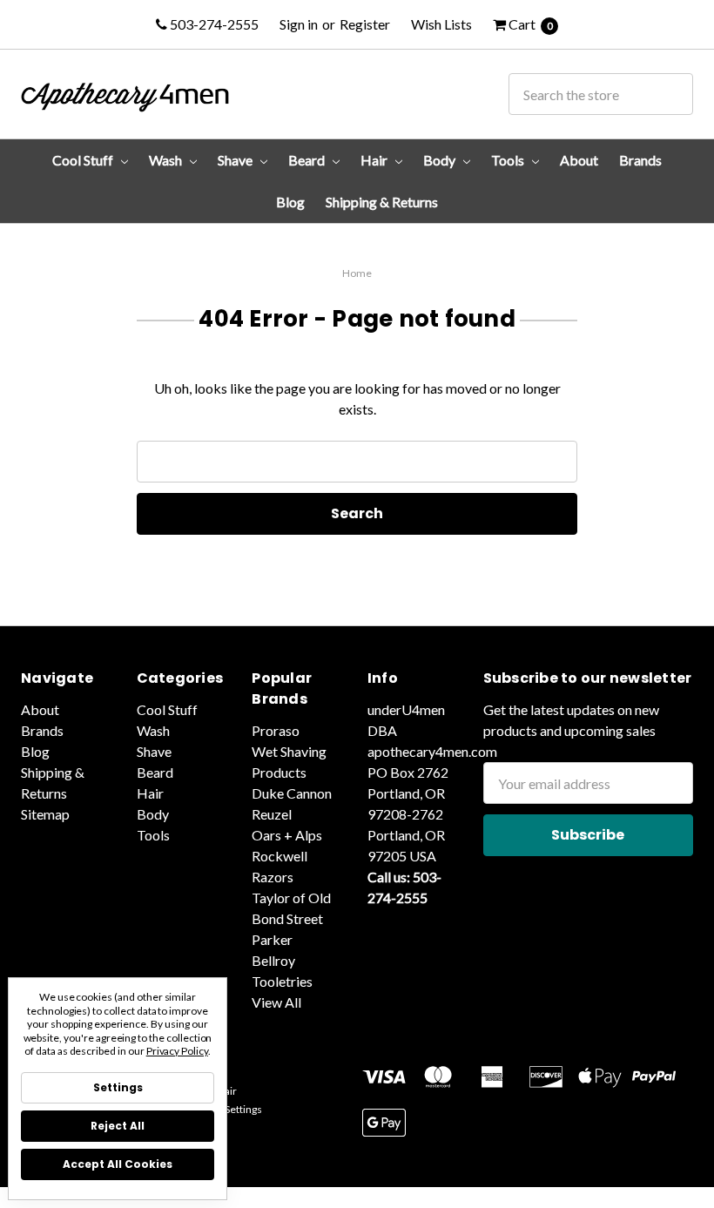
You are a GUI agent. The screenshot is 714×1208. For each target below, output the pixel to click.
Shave (236, 160)
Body (440, 160)
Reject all (118, 1125)
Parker (272, 939)
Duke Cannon (292, 793)
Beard (307, 160)
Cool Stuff (84, 160)
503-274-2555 (213, 24)
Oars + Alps (287, 835)
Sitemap (45, 814)
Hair (375, 160)
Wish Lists (441, 24)
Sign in (299, 24)
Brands (640, 160)
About (579, 160)
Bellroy (273, 960)
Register (365, 24)
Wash (167, 160)
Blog (290, 201)
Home (357, 273)
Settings (118, 1087)
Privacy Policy (177, 1050)
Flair (226, 1090)
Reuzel (272, 814)
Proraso (276, 730)
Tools (509, 160)
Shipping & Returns (382, 201)
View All (276, 1002)
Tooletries (282, 981)
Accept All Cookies (117, 1164)
